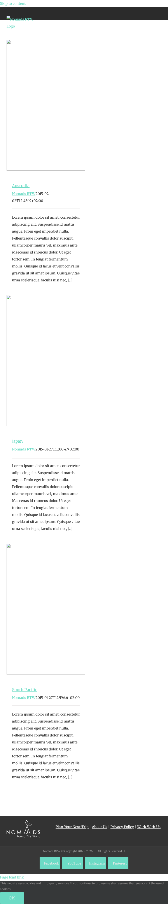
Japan (38, 361)
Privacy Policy (122, 827)
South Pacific (38, 610)
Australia (38, 106)
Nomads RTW (23, 194)
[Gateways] (46, 106)
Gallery (54, 106)
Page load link (12, 877)
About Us (99, 827)
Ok (12, 898)
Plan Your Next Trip (72, 827)
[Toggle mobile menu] (159, 18)
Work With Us (149, 827)
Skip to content (13, 3)
